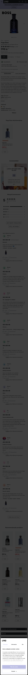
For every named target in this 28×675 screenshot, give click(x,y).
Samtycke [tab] (5, 644)
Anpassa (13, 671)
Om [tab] (22, 644)
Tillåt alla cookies (14, 666)
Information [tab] (14, 644)
